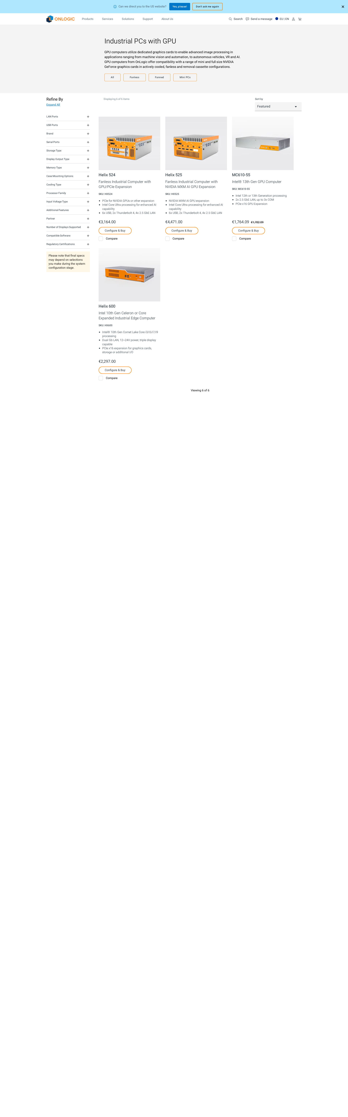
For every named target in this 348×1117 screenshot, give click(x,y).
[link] (60, 19)
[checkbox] (101, 238)
